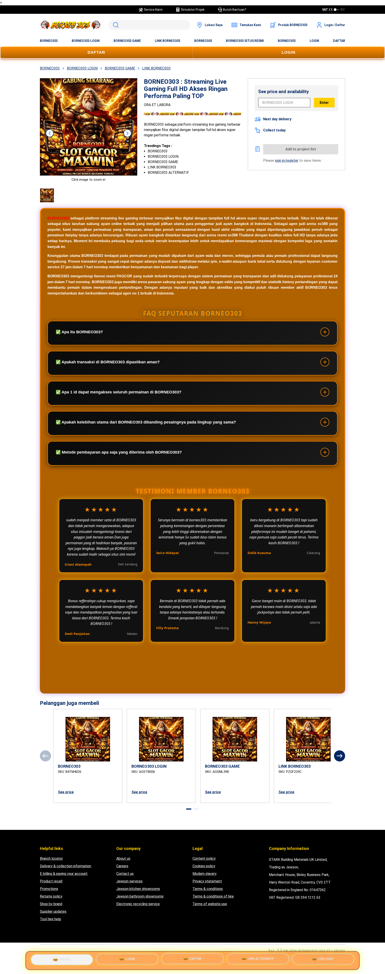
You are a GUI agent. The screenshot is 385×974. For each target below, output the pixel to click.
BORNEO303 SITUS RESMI (245, 41)
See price (66, 792)
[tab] (188, 809)
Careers (122, 866)
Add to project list (300, 149)
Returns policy (51, 896)
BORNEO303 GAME (127, 41)
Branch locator (51, 858)
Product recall (51, 881)
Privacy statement (207, 881)
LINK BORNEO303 (167, 41)
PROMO (64, 958)
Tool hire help (50, 919)
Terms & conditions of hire (213, 896)
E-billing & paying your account (64, 874)
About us (123, 858)
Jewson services (129, 881)
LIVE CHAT (326, 960)
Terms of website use (209, 904)
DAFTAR (339, 41)
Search (115, 25)
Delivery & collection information (65, 866)
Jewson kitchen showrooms (138, 889)
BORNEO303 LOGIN (86, 41)
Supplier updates (53, 911)
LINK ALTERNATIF (261, 960)
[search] (149, 25)
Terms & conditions (207, 889)
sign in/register (286, 160)
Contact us (125, 874)
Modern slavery (204, 874)
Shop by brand (51, 904)
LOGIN (314, 41)
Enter (324, 102)
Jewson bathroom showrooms (140, 896)
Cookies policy (203, 866)
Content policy (204, 858)
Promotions (49, 889)
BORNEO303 (49, 41)
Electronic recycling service (138, 904)
